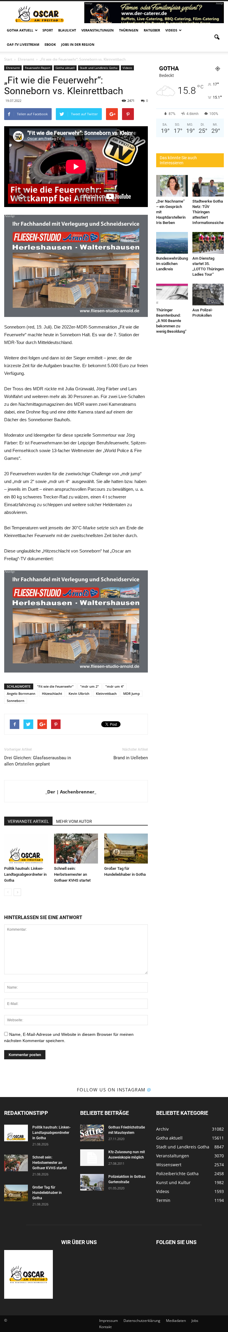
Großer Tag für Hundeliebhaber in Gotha (47, 1192)
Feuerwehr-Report (37, 68)
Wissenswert (168, 1164)
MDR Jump (131, 693)
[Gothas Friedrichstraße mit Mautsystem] (92, 1133)
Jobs (194, 1320)
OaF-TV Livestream (23, 44)
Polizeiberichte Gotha (177, 1173)
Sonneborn (15, 700)
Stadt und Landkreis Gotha (99, 68)
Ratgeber (152, 30)
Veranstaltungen (97, 30)
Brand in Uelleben (130, 757)
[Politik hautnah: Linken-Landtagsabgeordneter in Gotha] (26, 849)
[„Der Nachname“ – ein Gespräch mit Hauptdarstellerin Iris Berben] (172, 186)
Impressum (108, 1320)
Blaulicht (67, 30)
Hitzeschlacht (52, 693)
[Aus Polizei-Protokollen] (208, 294)
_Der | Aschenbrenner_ (70, 792)
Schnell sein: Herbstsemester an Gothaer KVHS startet (72, 874)
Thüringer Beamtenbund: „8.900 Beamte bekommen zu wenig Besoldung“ (171, 321)
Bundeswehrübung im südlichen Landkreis (172, 263)
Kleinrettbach (106, 693)
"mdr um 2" (89, 686)
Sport (47, 30)
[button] (217, 37)
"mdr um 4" (114, 686)
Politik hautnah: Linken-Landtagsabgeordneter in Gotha (25, 874)
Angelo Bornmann (21, 693)
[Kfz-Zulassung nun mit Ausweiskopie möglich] (92, 1157)
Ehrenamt (13, 68)
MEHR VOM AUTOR (74, 821)
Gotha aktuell (20, 30)
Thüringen (128, 30)
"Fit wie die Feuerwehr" (55, 686)
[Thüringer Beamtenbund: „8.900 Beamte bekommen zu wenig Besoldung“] (172, 294)
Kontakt (105, 1326)
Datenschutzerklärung (142, 1320)
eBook (50, 44)
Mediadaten (176, 1320)
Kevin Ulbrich (79, 693)
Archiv (162, 1129)
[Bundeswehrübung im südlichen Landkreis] (172, 243)
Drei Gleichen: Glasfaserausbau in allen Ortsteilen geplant (37, 761)
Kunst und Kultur (173, 1182)
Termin (163, 1200)
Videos (171, 30)
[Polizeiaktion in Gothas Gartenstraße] (92, 1182)
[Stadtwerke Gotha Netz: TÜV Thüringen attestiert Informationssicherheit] (208, 186)
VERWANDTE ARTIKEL (28, 821)
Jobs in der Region (77, 44)
